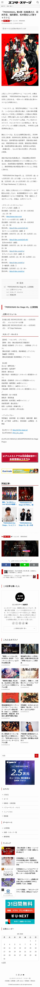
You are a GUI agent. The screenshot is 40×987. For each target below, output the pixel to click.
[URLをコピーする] (34, 565)
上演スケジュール (16, 289)
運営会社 (32, 981)
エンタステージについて (16, 978)
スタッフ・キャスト (16, 292)
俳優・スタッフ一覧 (10, 832)
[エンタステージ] (20, 2)
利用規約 (27, 981)
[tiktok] (23, 623)
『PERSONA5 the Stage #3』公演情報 (19, 287)
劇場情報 (7, 836)
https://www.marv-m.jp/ (14, 216)
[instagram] (20, 623)
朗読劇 (6, 816)
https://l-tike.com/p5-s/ (16, 251)
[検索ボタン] (37, 2)
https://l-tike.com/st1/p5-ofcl (18, 228)
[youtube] (26, 623)
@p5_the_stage (17, 433)
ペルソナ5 (15, 20)
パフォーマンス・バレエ (12, 807)
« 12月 (4, 962)
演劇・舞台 (6, 20)
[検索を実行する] (36, 756)
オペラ (6, 799)
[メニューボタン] (2, 2)
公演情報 (7, 828)
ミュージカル (8, 812)
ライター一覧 (26, 978)
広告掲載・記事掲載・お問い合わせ (14, 981)
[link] (13, 623)
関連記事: (13, 295)
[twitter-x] (16, 623)
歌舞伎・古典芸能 (9, 803)
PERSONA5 (22, 20)
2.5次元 (6, 794)
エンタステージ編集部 (20, 604)
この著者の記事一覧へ (20, 628)
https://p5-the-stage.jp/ (20, 430)
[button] (6, 565)
